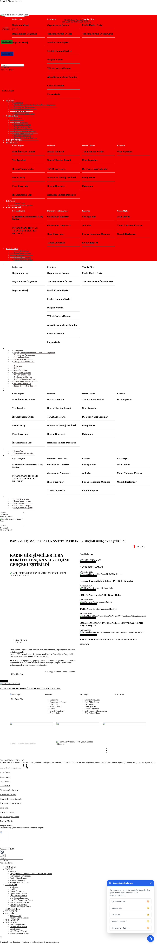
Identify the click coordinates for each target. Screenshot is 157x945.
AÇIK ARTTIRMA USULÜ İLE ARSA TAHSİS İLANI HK (30, 688)
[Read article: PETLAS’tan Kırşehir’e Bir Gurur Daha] (113, 588)
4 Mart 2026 (84, 644)
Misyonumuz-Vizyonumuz (20, 876)
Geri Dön (139, 547)
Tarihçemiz (14, 871)
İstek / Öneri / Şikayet (18, 931)
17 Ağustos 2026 (86, 572)
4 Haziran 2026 (86, 614)
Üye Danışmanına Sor (18, 896)
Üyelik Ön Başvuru (17, 891)
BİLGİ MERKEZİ (13, 207)
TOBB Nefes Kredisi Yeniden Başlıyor (99, 609)
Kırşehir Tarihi (15, 916)
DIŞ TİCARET (12, 142)
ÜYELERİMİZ (11, 885)
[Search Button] (23, 512)
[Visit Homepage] (78, 521)
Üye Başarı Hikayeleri (88, 576)
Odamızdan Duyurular (88, 604)
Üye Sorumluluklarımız (19, 898)
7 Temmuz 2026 (86, 586)
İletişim (111, 753)
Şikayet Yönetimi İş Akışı (23, 260)
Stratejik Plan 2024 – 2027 (23, 114)
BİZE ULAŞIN (11, 922)
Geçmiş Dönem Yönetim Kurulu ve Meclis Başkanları (31, 874)
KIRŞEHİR (9, 913)
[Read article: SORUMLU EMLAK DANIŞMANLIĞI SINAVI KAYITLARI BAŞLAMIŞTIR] (113, 616)
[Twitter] (20, 704)
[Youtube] (32, 704)
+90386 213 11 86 (7, 849)
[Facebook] (14, 704)
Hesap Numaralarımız (18, 927)
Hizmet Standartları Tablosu (25, 138)
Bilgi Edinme (113, 744)
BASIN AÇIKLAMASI (91, 567)
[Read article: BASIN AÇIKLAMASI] (113, 560)
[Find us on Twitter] (1, 3)
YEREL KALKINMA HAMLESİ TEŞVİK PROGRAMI (108, 639)
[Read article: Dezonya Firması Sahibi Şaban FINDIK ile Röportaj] (113, 574)
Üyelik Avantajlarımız (18, 893)
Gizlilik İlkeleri (114, 748)
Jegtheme (55, 942)
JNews (9, 942)
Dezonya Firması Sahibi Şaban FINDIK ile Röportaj (106, 581)
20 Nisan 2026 (85, 630)
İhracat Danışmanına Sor (19, 902)
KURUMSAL (11, 16)
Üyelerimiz (14, 887)
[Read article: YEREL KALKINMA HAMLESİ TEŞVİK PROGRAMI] (113, 632)
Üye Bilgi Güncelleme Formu (21, 900)
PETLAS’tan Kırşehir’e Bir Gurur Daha (100, 595)
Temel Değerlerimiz (17, 880)
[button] (49, 672)
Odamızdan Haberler (88, 562)
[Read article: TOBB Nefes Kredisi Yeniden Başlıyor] (113, 602)
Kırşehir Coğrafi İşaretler (23, 205)
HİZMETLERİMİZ (14, 140)
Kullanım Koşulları (115, 746)
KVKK (111, 750)
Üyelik (12, 889)
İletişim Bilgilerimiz (17, 924)
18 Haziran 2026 (86, 600)
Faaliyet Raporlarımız (18, 878)
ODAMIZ (9, 869)
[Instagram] (26, 704)
